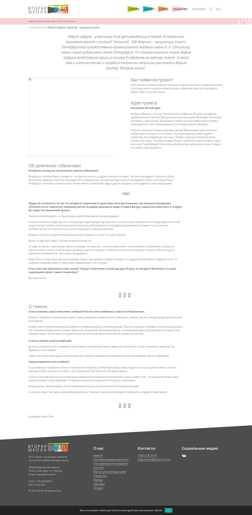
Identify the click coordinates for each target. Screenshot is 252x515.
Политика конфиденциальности (110, 459)
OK (168, 510)
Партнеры (99, 484)
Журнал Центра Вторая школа (109, 471)
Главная (33, 27)
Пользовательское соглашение (110, 463)
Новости (98, 455)
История (98, 488)
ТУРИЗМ (134, 9)
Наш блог (98, 467)
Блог (43, 27)
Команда (98, 479)
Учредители (100, 475)
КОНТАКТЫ (199, 9)
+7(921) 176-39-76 (147, 455)
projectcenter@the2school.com (154, 459)
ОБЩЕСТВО (180, 9)
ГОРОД (163, 9)
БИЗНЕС (149, 9)
